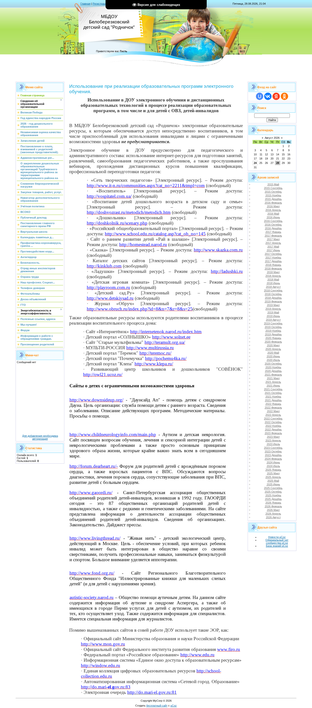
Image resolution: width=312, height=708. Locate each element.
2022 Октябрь (273, 422)
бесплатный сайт (156, 705)
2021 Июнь (273, 385)
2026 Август (273, 517)
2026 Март (273, 510)
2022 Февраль (273, 407)
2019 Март (273, 305)
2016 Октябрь (273, 224)
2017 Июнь (273, 250)
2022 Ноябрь (273, 425)
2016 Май (273, 213)
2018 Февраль (273, 268)
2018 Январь (273, 264)
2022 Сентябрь (273, 418)
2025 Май (273, 480)
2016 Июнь (273, 217)
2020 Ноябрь (273, 367)
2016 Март (273, 206)
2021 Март (273, 378)
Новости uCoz (277, 537)
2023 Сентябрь (273, 447)
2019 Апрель (273, 308)
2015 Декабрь (273, 199)
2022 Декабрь (273, 429)
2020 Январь (273, 338)
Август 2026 (272, 137)
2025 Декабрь (273, 499)
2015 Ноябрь (273, 195)
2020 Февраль (273, 341)
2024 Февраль (273, 458)
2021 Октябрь (273, 392)
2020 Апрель (273, 349)
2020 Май (273, 352)
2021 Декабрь (273, 400)
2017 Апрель (273, 242)
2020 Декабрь (273, 370)
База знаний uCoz (277, 545)
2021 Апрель (273, 381)
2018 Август (273, 286)
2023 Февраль (273, 433)
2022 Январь (273, 403)
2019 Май (273, 312)
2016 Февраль (273, 202)
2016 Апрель (273, 210)
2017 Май (273, 246)
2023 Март (273, 436)
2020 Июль (273, 360)
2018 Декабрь (273, 297)
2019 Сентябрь (273, 323)
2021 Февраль (273, 374)
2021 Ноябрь (273, 396)
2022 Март (273, 411)
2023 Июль (273, 444)
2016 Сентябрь (273, 220)
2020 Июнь (273, 356)
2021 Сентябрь (273, 389)
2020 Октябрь (273, 363)
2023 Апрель (273, 440)
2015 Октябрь (273, 191)
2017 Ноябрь (273, 257)
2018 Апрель (273, 275)
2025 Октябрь (273, 491)
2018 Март (273, 272)
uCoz (173, 705)
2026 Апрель (273, 513)
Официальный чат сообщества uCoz (276, 541)
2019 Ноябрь (273, 330)
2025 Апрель (273, 477)
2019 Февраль (273, 301)
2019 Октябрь (273, 327)
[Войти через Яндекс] (276, 96)
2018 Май (273, 279)
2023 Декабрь (273, 455)
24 (255, 162)
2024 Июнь (273, 462)
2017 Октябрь (273, 253)
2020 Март (273, 345)
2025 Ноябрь (273, 495)
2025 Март (273, 473)
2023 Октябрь (273, 451)
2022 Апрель (273, 414)
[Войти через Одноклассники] (284, 96)
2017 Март (273, 239)
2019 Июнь (273, 316)
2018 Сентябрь (273, 290)
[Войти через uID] (259, 96)
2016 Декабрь (273, 228)
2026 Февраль (273, 506)
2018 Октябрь (273, 294)
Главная (85, 3)
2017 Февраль (273, 235)
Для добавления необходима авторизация (40, 437)
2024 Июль (273, 466)
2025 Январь (273, 469)
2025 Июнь (273, 484)
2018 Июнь (273, 283)
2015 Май (273, 184)
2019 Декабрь (273, 334)
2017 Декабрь (273, 261)
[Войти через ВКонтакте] (268, 96)
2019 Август (273, 319)
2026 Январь (273, 502)
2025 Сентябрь (273, 488)
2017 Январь (273, 231)
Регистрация (100, 3)
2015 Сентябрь (273, 188)
